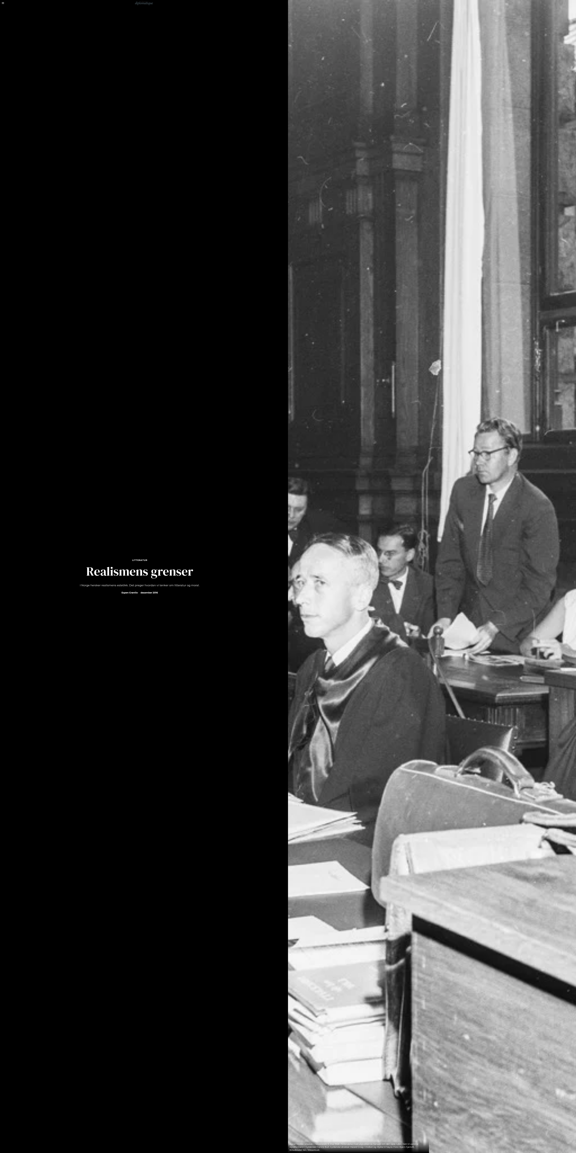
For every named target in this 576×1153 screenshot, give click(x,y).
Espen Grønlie (130, 592)
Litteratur (139, 560)
